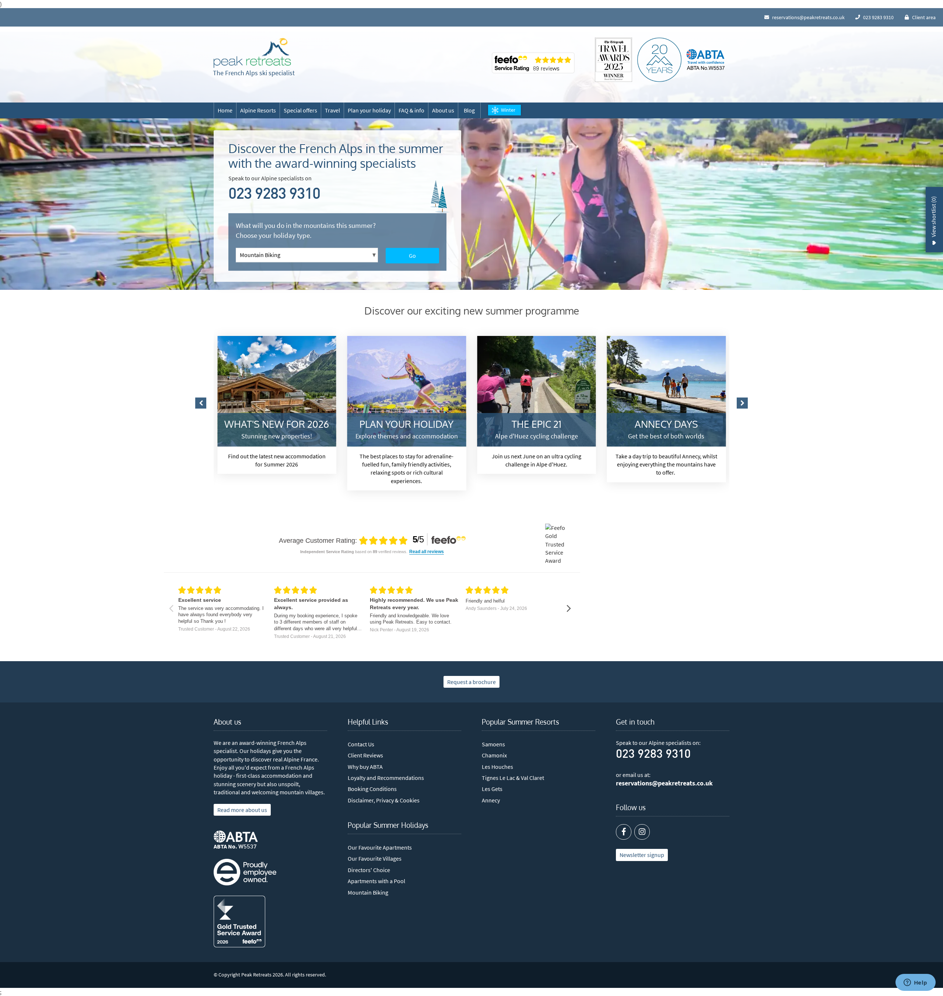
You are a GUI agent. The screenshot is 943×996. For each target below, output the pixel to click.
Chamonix (494, 755)
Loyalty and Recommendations (386, 777)
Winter (508, 110)
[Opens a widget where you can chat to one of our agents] (915, 983)
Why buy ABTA (365, 766)
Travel (332, 110)
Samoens (493, 744)
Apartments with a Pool (376, 881)
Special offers (300, 110)
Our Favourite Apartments (380, 847)
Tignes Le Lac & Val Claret (513, 777)
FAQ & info (411, 110)
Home (225, 110)
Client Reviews (365, 755)
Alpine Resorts (258, 110)
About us (443, 110)
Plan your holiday (369, 110)
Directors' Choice (369, 870)
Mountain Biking (368, 892)
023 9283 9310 (274, 195)
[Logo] (252, 53)
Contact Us (361, 744)
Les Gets (492, 788)
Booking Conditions (372, 788)
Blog (469, 110)
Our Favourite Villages (375, 858)
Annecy (491, 800)
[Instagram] (642, 832)
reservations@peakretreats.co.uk (664, 783)
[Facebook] (623, 832)
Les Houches (497, 766)
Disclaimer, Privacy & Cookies (384, 800)
